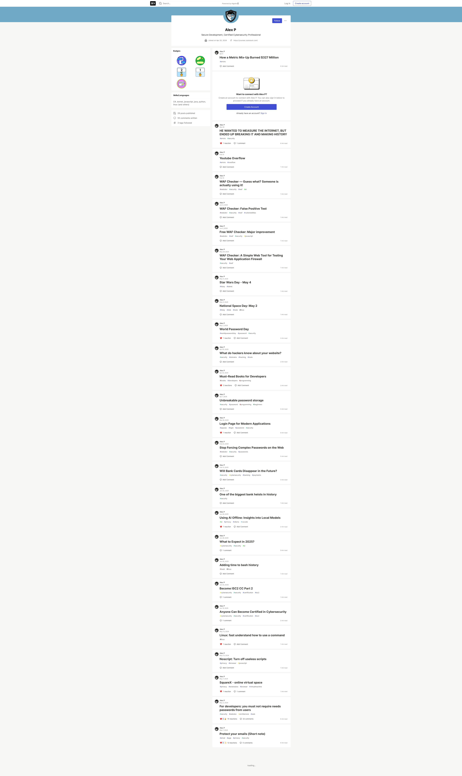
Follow (277, 20)
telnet (229, 286)
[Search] (160, 3)
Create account (302, 3)
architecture (243, 714)
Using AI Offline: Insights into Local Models (250, 517)
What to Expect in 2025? (237, 541)
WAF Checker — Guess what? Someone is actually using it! (249, 183)
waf (240, 189)
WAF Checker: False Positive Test (243, 208)
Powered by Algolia (229, 3)
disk (229, 310)
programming (245, 380)
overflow (231, 162)
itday (222, 286)
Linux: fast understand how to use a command (252, 635)
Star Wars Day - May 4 (235, 282)
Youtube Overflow (232, 158)
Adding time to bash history (239, 565)
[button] (181, 60)
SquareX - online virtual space (241, 682)
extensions (233, 687)
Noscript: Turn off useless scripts (243, 659)
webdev (223, 189)
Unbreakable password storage (241, 400)
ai (245, 189)
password (242, 333)
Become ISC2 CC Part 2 (236, 588)
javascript (248, 236)
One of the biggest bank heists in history (248, 494)
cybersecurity (235, 475)
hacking (242, 357)
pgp (229, 738)
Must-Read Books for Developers (243, 376)
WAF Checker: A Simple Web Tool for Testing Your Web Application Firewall (251, 257)
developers (232, 380)
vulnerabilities (250, 213)
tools (235, 310)
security (231, 138)
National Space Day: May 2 (238, 306)
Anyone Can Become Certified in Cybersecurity (253, 612)
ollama (236, 522)
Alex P (222, 51)
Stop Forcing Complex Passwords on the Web (252, 447)
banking (246, 475)
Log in (287, 3)
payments (256, 475)
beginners (257, 404)
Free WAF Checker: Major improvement (247, 232)
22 (248, 719)
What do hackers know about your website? (250, 353)
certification (248, 593)
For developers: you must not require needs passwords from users (250, 708)
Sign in (264, 113)
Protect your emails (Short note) (242, 734)
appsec (223, 428)
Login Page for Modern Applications (245, 423)
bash (222, 569)
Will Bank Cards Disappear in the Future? (248, 471)
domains (233, 357)
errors (223, 61)
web (253, 714)
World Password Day (234, 329)
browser (232, 663)
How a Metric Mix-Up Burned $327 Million (249, 57)
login (231, 428)
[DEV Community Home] (153, 3)
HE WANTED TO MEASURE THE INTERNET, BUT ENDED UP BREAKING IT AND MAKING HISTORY (253, 132)
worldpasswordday (228, 333)
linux (242, 310)
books (223, 380)
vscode (244, 522)
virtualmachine (255, 687)
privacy (227, 522)
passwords (243, 452)
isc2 (257, 593)
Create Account (251, 107)
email (222, 738)
